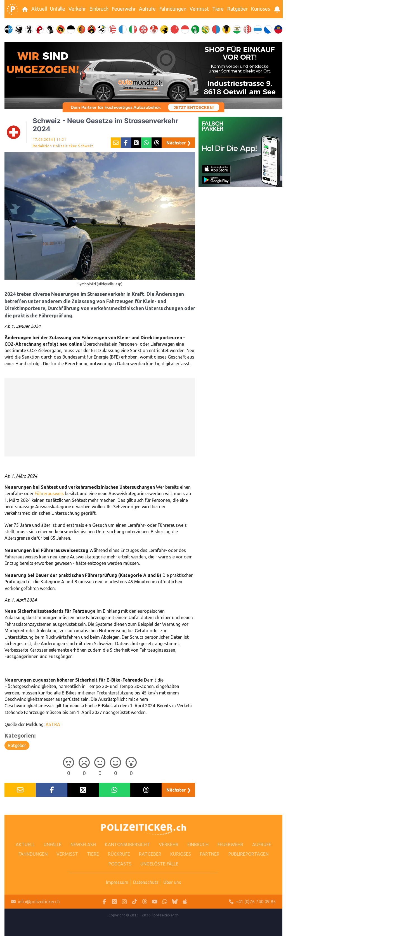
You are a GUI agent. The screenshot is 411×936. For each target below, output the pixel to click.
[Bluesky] (175, 902)
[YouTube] (154, 902)
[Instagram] (124, 902)
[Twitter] (114, 902)
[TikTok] (134, 902)
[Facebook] (104, 902)
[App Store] (185, 902)
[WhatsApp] (164, 902)
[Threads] (144, 902)
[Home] (12, 9)
